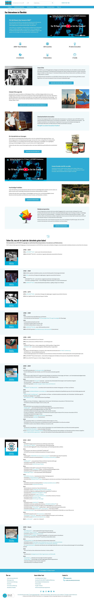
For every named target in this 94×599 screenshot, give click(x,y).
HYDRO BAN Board (28, 472)
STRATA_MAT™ (27, 461)
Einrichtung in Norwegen (38, 498)
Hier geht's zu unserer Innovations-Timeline (48, 125)
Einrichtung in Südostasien (39, 415)
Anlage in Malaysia (39, 494)
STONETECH (36, 469)
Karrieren (9, 583)
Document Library (50, 7)
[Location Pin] (68, 3)
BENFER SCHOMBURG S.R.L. (39, 516)
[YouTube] (49, 591)
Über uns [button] (59, 7)
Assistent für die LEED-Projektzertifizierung (44, 580)
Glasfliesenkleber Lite (28, 540)
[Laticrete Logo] (8, 3)
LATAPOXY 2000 (27, 346)
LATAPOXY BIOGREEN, (29, 510)
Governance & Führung (12, 581)
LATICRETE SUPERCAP (50, 504)
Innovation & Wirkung (12, 585)
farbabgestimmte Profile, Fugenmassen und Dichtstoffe (43, 554)
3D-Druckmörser (40, 513)
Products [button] (10, 7)
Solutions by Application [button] (19, 7)
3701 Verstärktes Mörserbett (30, 429)
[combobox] (44, 3)
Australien (35, 417)
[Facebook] (41, 591)
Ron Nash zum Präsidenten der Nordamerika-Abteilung (45, 543)
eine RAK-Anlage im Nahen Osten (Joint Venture (44, 383)
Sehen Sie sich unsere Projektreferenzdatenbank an (33, 105)
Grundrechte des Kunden (23, 594)
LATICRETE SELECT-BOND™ (30, 532)
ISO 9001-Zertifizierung (65, 350)
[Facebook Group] (43, 591)
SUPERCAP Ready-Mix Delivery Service (42, 489)
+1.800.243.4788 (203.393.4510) (72, 580)
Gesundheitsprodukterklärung (49, 457)
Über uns (12, 9)
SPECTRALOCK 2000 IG (29, 445)
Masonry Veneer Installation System (35, 430)
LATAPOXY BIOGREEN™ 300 (38, 492)
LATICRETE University (28, 476)
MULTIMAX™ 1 (27, 557)
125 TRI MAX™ (29, 519)
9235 (27, 275)
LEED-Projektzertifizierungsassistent (32, 432)
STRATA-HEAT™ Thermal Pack (41, 508)
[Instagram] (46, 591)
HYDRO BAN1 (27, 559)
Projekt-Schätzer (39, 585)
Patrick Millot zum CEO (38, 533)
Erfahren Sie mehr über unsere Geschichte (61, 83)
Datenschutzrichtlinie (45, 594)
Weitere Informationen (33, 199)
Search (52, 3)
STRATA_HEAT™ (35, 507)
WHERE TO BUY (65, 2)
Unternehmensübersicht (12, 578)
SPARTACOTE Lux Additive (30, 535)
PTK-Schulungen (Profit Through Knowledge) (49, 318)
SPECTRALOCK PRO (28, 397)
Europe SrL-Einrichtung (38, 484)
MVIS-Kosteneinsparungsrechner (42, 587)
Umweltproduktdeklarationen (49, 482)
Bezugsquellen (68, 578)
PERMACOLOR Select (37, 479)
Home (9, 9)
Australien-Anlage (37, 497)
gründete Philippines (33, 477)
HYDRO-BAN (27, 407)
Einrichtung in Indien (39, 370)
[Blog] (54, 591)
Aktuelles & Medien (11, 587)
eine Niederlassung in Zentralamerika (43, 329)
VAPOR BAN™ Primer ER (29, 515)
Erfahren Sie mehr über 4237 (33, 151)
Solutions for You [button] (30, 7)
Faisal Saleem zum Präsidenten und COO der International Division (47, 542)
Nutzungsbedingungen (35, 594)
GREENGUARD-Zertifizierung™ (30, 394)
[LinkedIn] (51, 591)
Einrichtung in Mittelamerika (39, 495)
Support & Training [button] (40, 7)
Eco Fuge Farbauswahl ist (29, 545)
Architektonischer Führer (40, 578)
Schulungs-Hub (10, 580)
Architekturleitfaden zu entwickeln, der (37, 391)
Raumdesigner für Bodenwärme (42, 581)
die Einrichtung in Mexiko (38, 464)
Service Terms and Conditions (57, 594)
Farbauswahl (38, 583)
